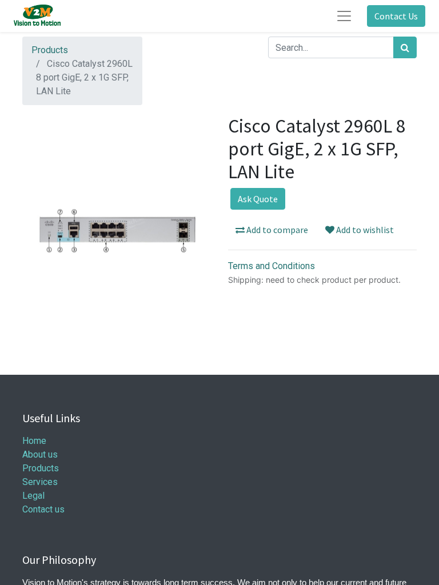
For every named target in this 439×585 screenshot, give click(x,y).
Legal (33, 495)
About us (40, 454)
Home (34, 440)
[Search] (405, 47)
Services (40, 481)
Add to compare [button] (276, 229)
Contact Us (396, 16)
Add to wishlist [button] (364, 229)
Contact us (43, 509)
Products (49, 50)
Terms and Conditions (271, 266)
